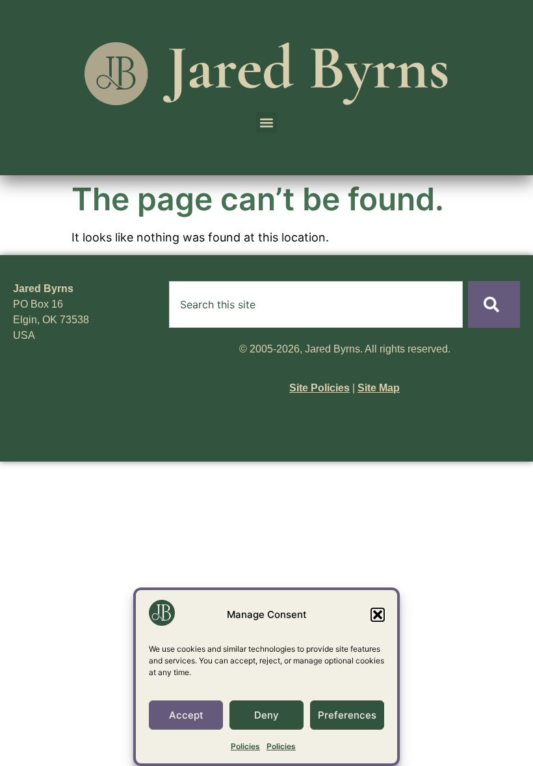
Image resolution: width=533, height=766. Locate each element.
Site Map (379, 387)
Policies (245, 746)
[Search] (494, 304)
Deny (266, 715)
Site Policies (319, 387)
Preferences (347, 715)
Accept (186, 715)
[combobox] (316, 304)
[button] (377, 614)
